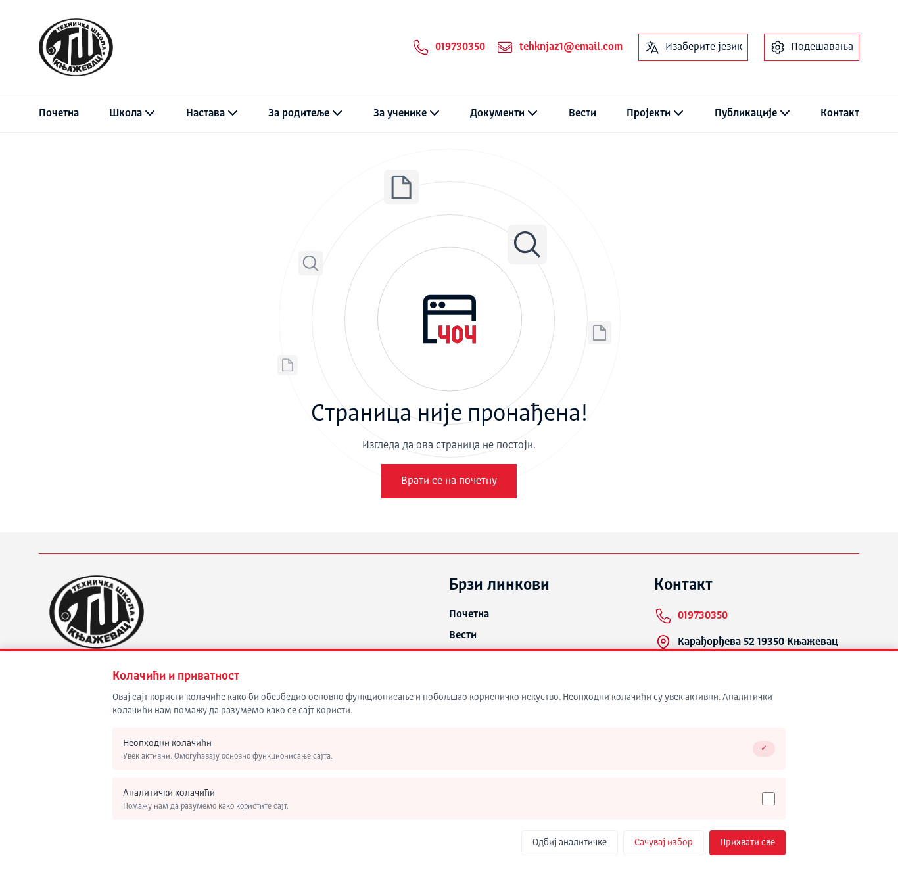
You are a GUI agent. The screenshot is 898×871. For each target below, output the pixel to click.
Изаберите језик (703, 47)
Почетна (59, 113)
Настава (205, 113)
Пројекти (648, 113)
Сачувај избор (663, 842)
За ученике (400, 113)
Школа (125, 113)
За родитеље (298, 113)
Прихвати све (747, 842)
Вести (582, 113)
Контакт (839, 113)
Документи (497, 113)
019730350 (460, 47)
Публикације (746, 113)
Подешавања (822, 47)
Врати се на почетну (449, 481)
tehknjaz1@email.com (571, 47)
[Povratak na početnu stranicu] (76, 47)
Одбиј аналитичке (569, 842)
